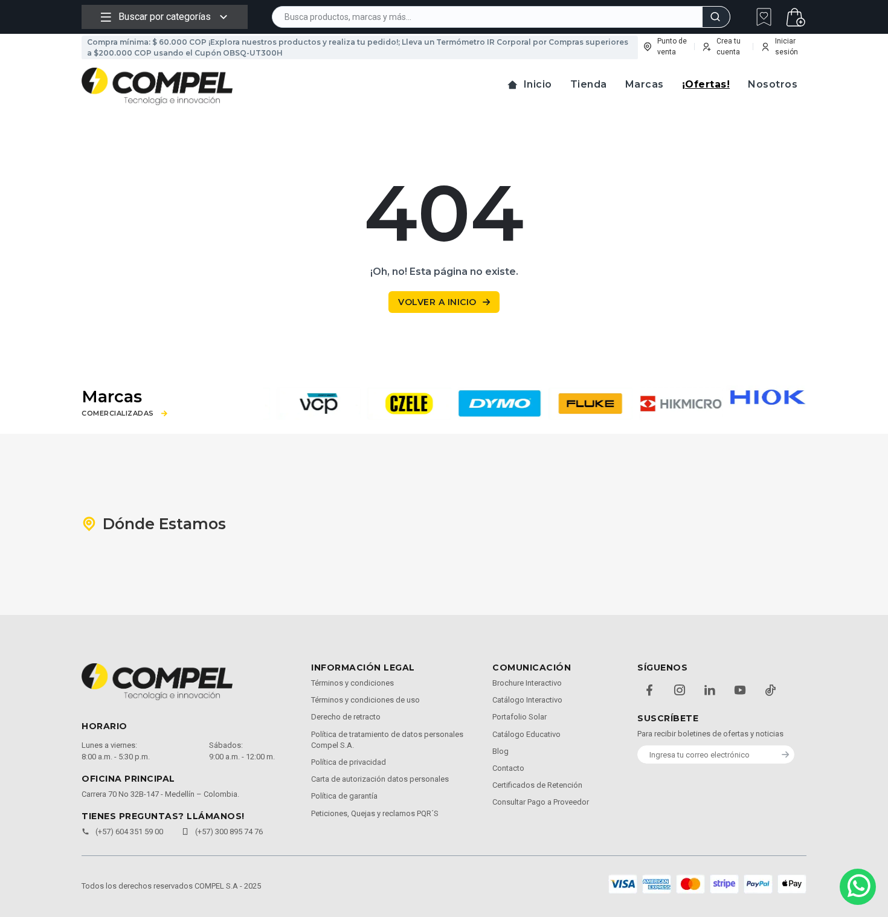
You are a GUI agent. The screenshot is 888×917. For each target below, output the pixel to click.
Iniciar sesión (786, 46)
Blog (500, 751)
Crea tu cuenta (728, 46)
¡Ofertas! (706, 84)
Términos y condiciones (352, 682)
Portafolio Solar (519, 716)
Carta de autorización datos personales (380, 778)
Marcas (644, 84)
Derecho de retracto (346, 716)
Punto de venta (672, 46)
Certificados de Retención (537, 785)
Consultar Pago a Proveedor (540, 801)
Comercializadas (118, 413)
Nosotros (772, 84)
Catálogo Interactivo (527, 699)
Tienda (588, 84)
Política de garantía (344, 795)
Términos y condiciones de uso (365, 699)
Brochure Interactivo (527, 682)
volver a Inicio (437, 302)
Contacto (508, 768)
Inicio (538, 84)
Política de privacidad (348, 762)
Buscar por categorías (164, 16)
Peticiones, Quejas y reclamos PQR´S (375, 813)
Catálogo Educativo (526, 734)
